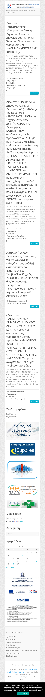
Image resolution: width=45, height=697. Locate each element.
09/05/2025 (11, 303)
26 (36, 561)
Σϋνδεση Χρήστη (11, 656)
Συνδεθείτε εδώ (11, 414)
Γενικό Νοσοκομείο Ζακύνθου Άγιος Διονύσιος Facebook (12, 665)
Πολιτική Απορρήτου (13, 648)
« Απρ (8, 568)
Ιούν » (13, 568)
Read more (34, 93)
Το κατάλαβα (23, 693)
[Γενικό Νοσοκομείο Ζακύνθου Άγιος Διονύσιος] (22, 5)
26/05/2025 (11, 234)
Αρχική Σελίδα (11, 637)
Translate (20, 521)
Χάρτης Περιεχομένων (13, 642)
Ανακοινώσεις (11, 85)
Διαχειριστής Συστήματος (17, 301)
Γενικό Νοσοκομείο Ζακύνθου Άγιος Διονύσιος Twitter (15, 665)
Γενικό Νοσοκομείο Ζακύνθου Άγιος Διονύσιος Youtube (26, 665)
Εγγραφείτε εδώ (11, 417)
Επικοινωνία (10, 640)
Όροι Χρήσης (10, 645)
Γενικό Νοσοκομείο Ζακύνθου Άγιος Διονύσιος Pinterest (22, 665)
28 (13, 564)
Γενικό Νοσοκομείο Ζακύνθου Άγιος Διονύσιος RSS (33, 665)
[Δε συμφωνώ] (42, 690)
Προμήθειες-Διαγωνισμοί (15, 399)
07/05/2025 (11, 397)
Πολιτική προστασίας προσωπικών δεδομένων (21, 651)
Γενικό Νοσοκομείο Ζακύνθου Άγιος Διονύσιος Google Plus (19, 665)
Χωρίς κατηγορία (21, 239)
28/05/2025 (11, 83)
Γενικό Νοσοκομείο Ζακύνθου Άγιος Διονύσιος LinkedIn (29, 665)
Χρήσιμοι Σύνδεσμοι (13, 653)
